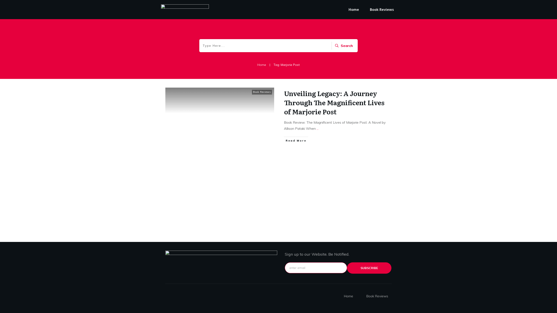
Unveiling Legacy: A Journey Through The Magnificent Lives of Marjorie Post (334, 102)
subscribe (369, 268)
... (318, 128)
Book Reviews (262, 91)
